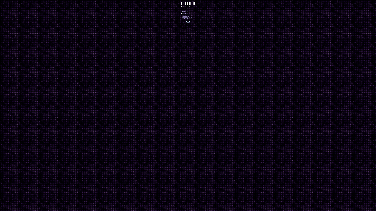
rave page (186, 16)
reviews (185, 12)
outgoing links (187, 18)
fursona (184, 14)
